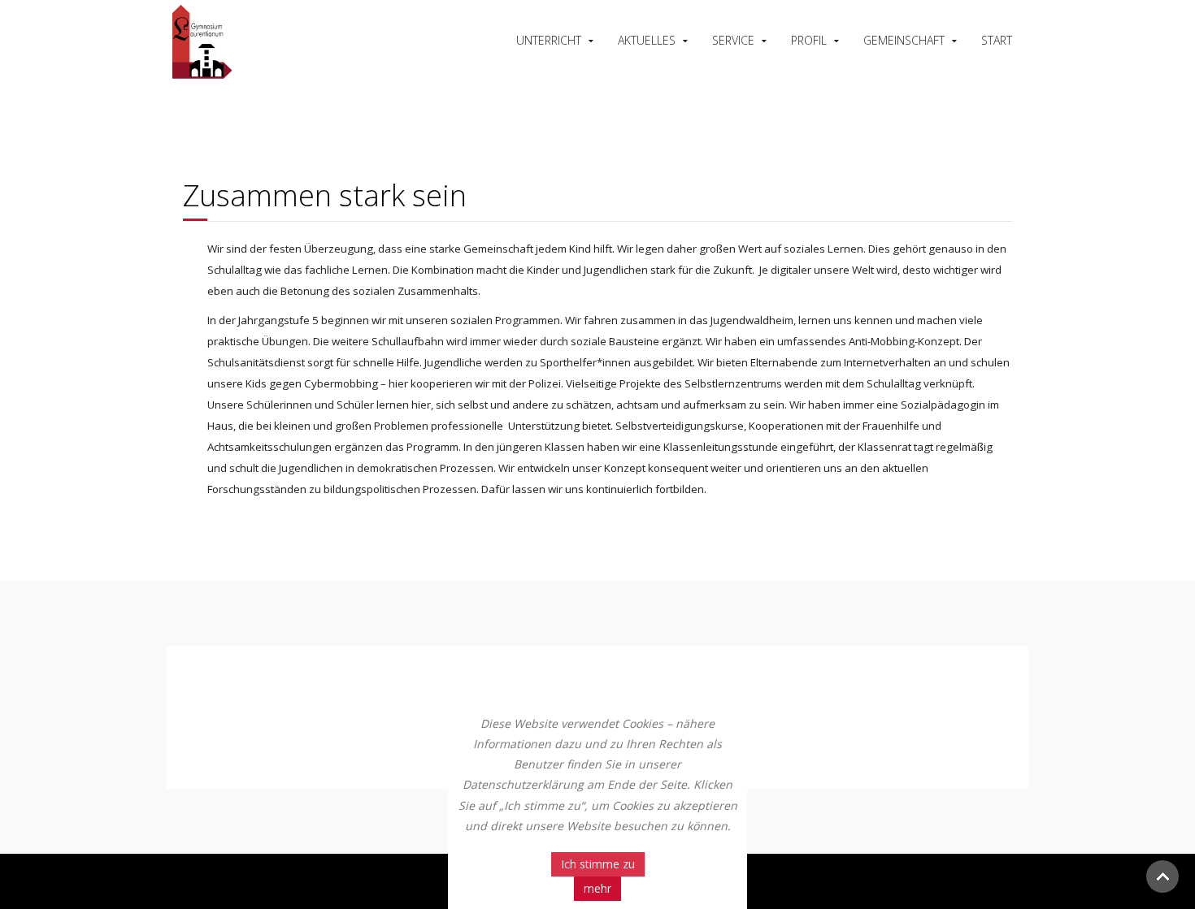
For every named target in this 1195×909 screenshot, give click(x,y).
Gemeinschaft (904, 40)
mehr (597, 888)
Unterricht (548, 40)
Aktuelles (647, 40)
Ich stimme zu (598, 864)
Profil (809, 40)
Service (733, 40)
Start (996, 40)
